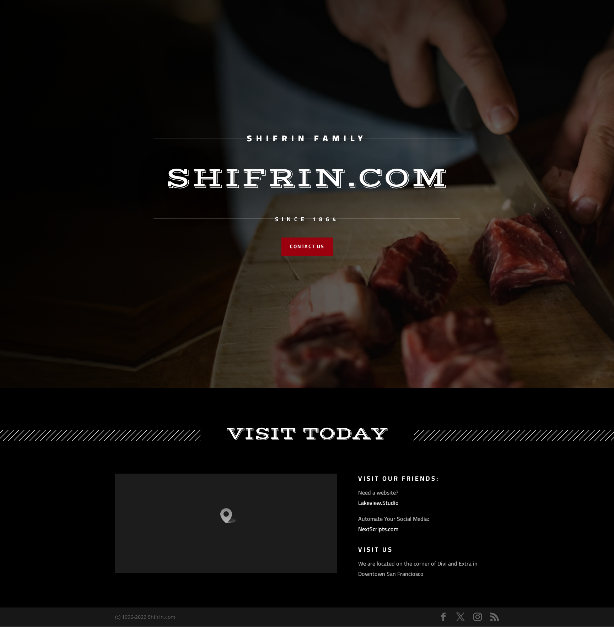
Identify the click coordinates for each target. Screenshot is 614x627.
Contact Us (307, 246)
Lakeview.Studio (378, 502)
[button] (228, 515)
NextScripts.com (378, 529)
